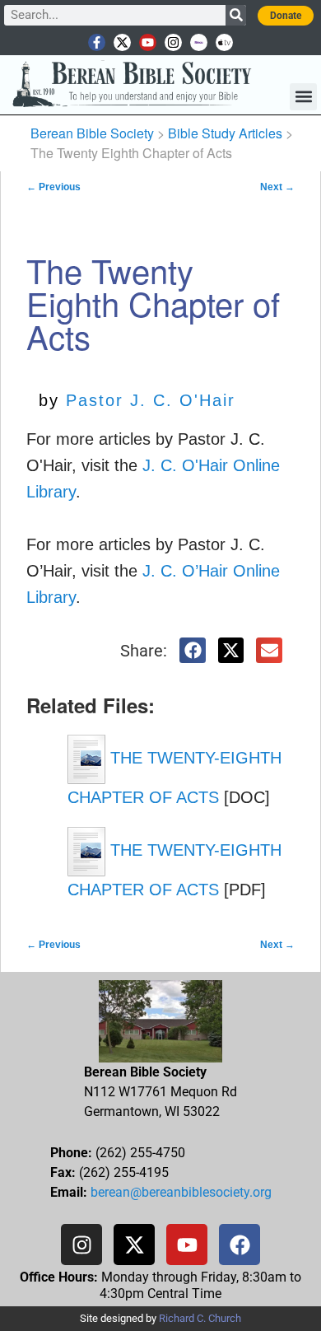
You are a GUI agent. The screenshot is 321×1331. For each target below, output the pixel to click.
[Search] (236, 15)
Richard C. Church (200, 1318)
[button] (303, 96)
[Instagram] (173, 42)
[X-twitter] (122, 42)
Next (277, 187)
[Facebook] (239, 1244)
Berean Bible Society (92, 133)
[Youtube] (147, 42)
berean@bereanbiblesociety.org (181, 1192)
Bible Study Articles (225, 133)
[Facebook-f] (96, 42)
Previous (53, 187)
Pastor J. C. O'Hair (150, 400)
